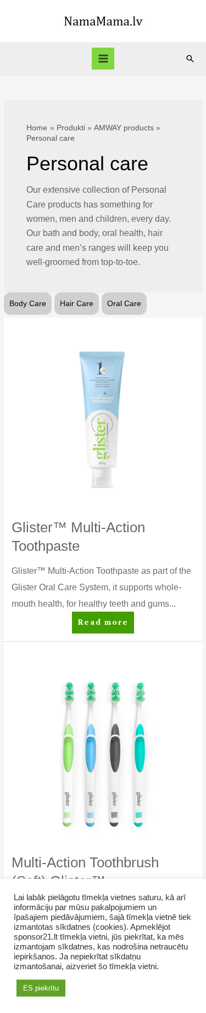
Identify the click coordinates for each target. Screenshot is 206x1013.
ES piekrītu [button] (41, 988)
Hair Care (76, 304)
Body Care (27, 304)
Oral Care (124, 304)
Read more (104, 626)
